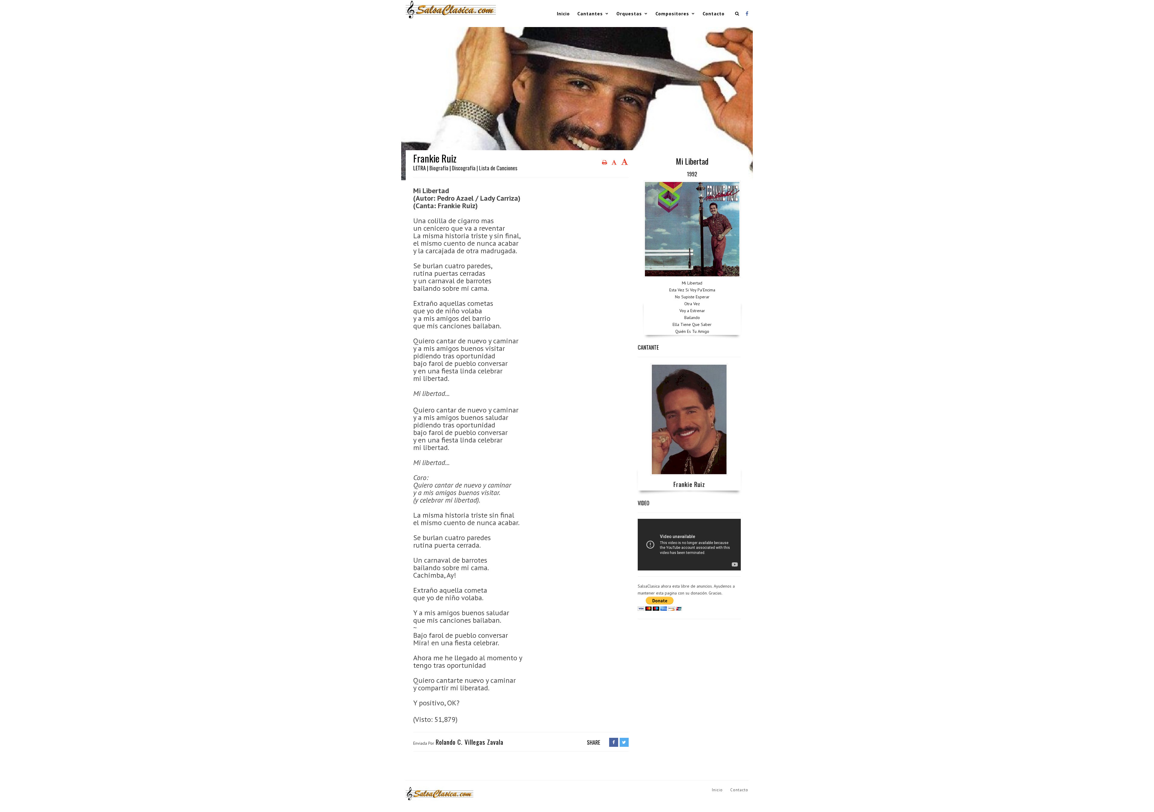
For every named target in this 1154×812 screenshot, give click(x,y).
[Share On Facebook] (613, 742)
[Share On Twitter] (624, 742)
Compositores (672, 14)
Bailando (692, 317)
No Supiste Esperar (692, 297)
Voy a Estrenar (692, 310)
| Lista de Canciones (497, 168)
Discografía (463, 168)
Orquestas (629, 14)
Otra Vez (692, 303)
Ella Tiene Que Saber (692, 324)
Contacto (714, 14)
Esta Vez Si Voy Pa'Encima (692, 290)
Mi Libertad (692, 283)
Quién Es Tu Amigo (692, 331)
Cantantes (590, 14)
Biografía (438, 168)
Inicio (563, 14)
